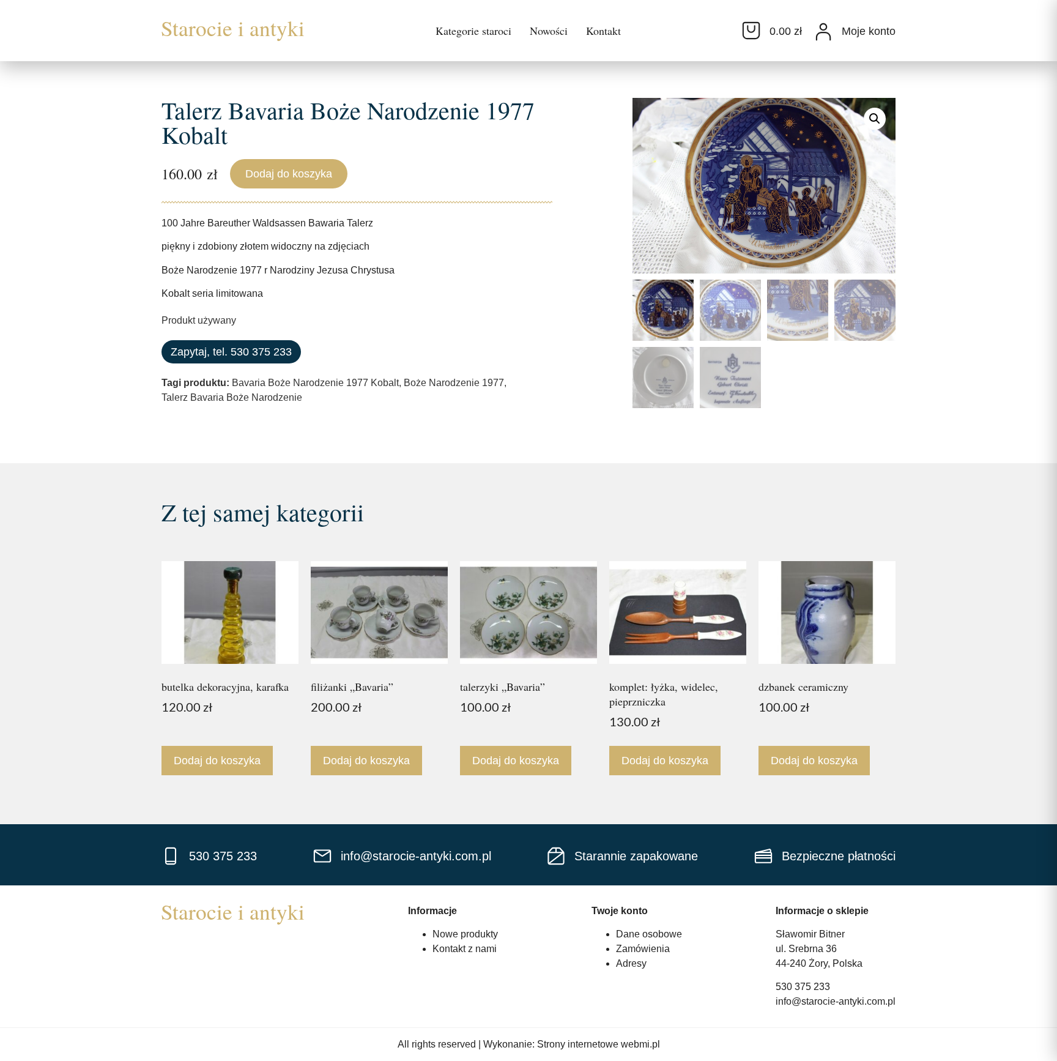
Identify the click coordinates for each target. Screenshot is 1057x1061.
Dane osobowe (649, 934)
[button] (875, 119)
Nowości (549, 30)
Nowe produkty (465, 934)
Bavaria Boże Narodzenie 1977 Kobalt (315, 383)
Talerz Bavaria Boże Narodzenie (231, 397)
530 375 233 (803, 986)
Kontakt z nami (464, 949)
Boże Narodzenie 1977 (454, 383)
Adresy (631, 963)
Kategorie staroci (473, 30)
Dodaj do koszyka (288, 174)
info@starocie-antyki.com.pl (836, 1001)
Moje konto (869, 31)
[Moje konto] (823, 32)
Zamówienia (643, 949)
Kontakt (603, 30)
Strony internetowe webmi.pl (598, 1044)
